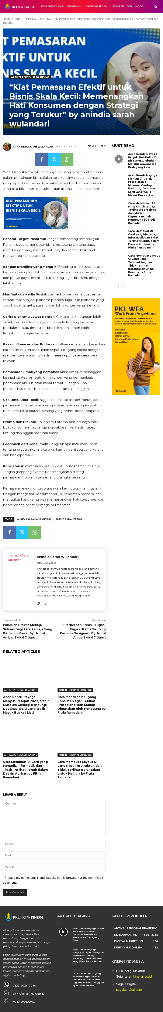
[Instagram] (38, 602)
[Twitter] (54, 159)
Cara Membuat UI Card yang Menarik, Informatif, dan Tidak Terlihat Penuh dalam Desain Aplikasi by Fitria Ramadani (25, 769)
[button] (155, 6)
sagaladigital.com (129, 990)
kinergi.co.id (142, 976)
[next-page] (121, 285)
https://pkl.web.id (46, 562)
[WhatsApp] (67, 159)
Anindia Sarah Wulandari (35, 146)
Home (6, 19)
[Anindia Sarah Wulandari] (8, 146)
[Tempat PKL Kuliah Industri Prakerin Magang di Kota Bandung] (19, 6)
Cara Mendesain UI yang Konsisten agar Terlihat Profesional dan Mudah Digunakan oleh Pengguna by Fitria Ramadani (81, 704)
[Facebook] (41, 159)
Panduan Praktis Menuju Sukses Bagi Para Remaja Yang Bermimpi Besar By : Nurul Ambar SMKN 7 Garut (27, 631)
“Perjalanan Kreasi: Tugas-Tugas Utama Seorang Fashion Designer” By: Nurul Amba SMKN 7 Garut (83, 631)
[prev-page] (114, 285)
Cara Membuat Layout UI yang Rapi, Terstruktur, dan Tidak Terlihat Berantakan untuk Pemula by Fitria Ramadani (80, 769)
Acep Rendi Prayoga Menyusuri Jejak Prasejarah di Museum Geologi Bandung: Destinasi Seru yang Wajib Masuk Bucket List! (26, 704)
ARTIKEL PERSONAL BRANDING (33, 19)
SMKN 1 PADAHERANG (68, 519)
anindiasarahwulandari (34, 519)
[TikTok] (45, 602)
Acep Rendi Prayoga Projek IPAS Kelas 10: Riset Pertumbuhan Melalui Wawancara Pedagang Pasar (142, 160)
